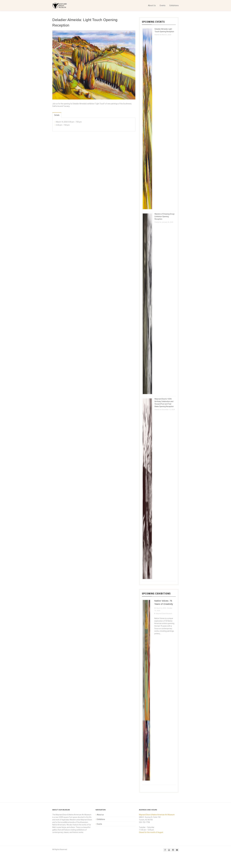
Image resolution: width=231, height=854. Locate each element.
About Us (152, 5)
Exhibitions (174, 5)
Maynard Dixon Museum (164, 613)
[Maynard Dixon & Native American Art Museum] (59, 5)
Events (162, 5)
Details (56, 115)
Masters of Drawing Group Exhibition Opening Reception (164, 216)
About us (100, 815)
